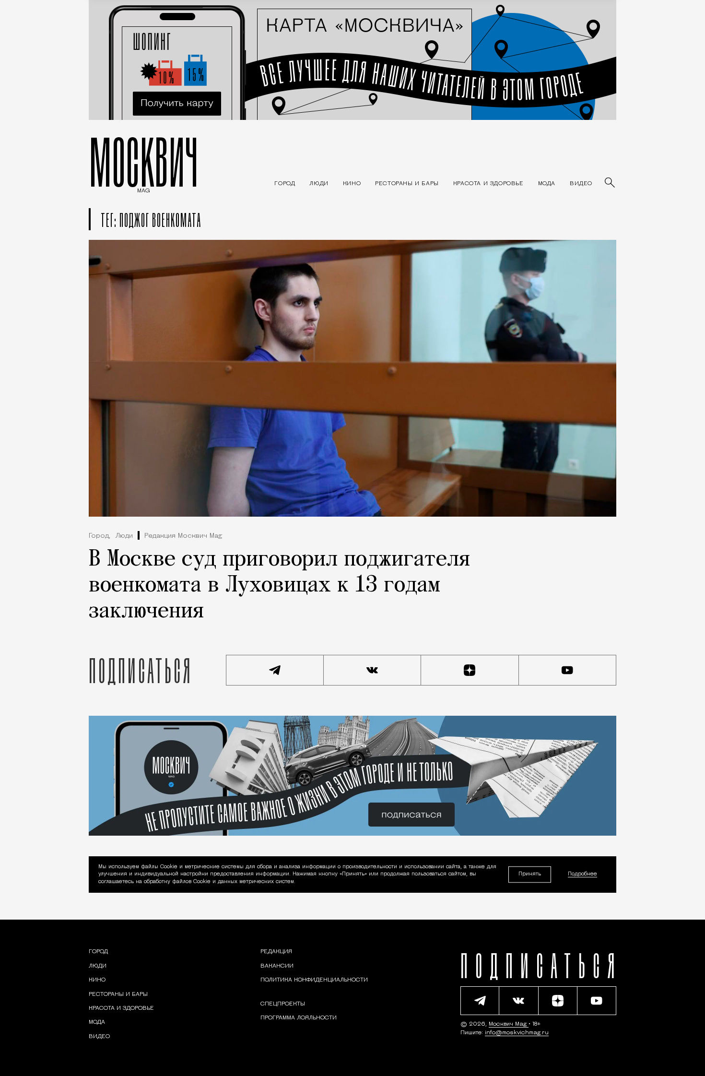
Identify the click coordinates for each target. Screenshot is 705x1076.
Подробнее (582, 874)
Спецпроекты (282, 1004)
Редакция (276, 952)
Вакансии (277, 966)
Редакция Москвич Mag (183, 536)
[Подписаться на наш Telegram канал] (275, 670)
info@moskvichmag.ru (517, 1033)
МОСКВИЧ (144, 162)
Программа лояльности (298, 1018)
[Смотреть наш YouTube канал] (568, 670)
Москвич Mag (509, 1024)
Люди (124, 536)
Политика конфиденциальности (314, 980)
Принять (529, 874)
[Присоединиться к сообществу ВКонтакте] (373, 670)
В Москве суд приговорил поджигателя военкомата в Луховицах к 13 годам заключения (279, 585)
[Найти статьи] (610, 183)
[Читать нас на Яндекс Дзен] (470, 670)
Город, (99, 536)
